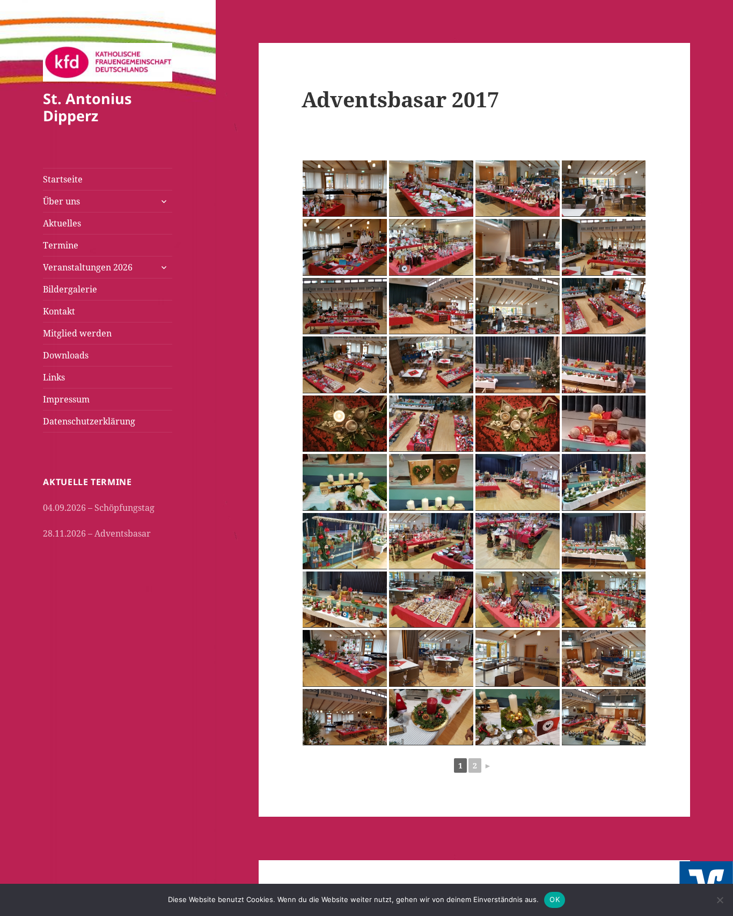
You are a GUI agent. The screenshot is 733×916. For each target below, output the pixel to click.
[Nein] (719, 900)
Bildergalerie (70, 289)
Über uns (61, 201)
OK (554, 899)
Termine (60, 245)
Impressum (66, 399)
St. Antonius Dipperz (87, 107)
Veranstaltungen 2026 (88, 267)
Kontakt (59, 311)
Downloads (66, 355)
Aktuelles (62, 223)
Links (54, 377)
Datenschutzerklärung (89, 421)
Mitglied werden (77, 333)
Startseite (63, 179)
